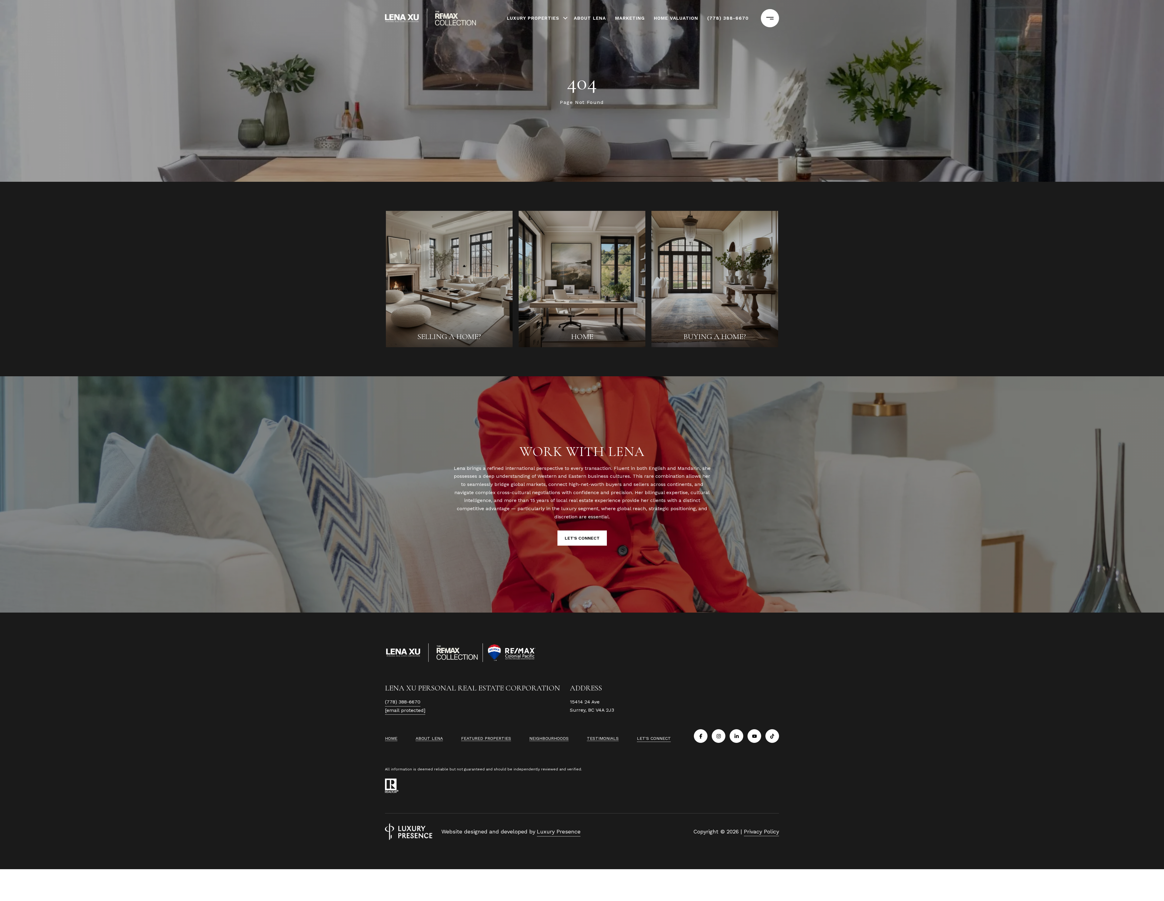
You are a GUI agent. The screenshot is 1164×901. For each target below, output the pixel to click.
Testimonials (603, 738)
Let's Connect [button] (582, 538)
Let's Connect (654, 738)
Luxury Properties (533, 18)
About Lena (590, 18)
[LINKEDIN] (736, 736)
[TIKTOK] (772, 736)
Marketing (630, 18)
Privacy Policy (761, 831)
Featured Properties (486, 738)
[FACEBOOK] (700, 736)
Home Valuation (676, 18)
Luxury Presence (558, 831)
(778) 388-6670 (728, 18)
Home (391, 738)
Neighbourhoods (549, 738)
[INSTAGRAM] (718, 736)
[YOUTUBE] (754, 736)
